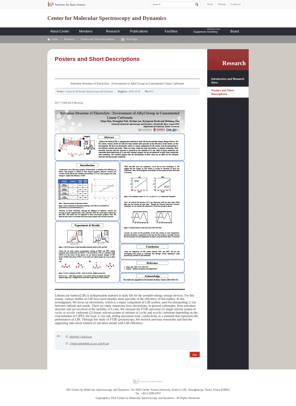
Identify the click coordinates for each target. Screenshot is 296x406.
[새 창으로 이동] (66, 4)
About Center (59, 31)
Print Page (132, 39)
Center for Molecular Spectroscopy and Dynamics (106, 18)
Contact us (236, 4)
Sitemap (222, 4)
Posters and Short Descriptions (98, 39)
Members (85, 31)
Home (210, 4)
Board (234, 31)
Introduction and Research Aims (227, 80)
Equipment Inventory (206, 31)
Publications (139, 31)
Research (113, 31)
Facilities (171, 31)
